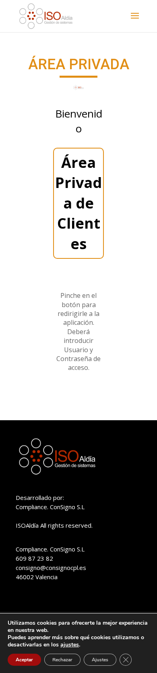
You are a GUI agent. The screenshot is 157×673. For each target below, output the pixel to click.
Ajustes (100, 659)
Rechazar (62, 659)
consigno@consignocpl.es (51, 568)
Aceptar (24, 659)
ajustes (69, 644)
